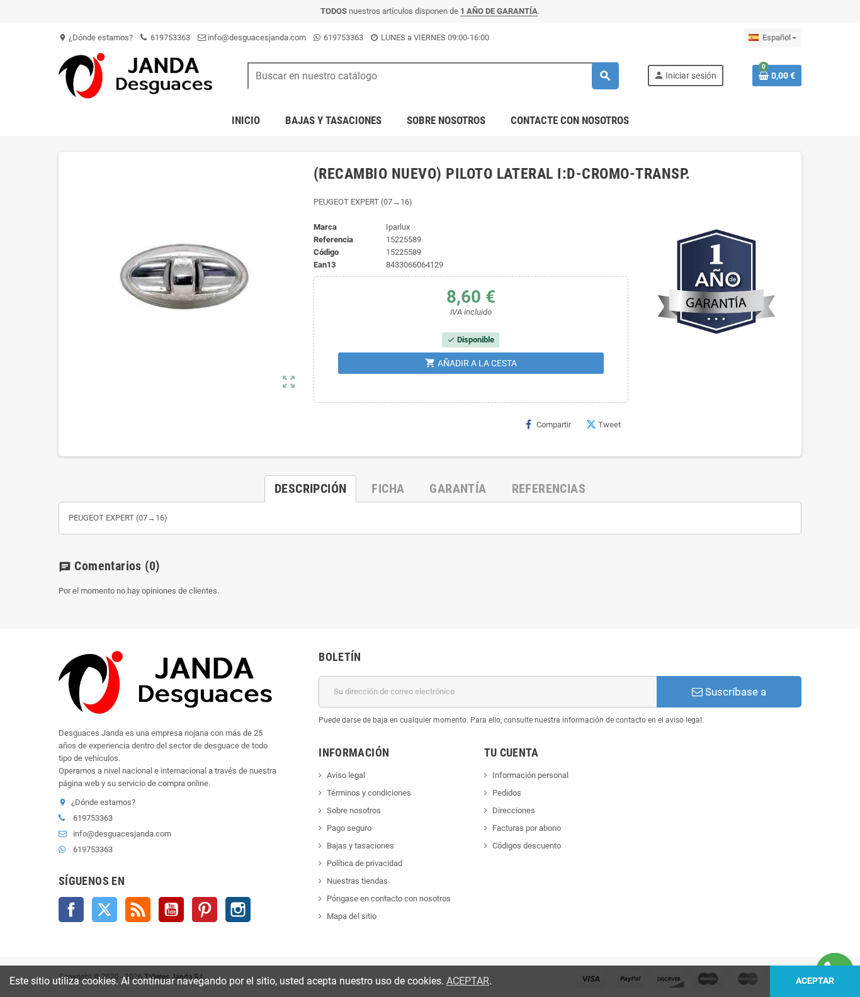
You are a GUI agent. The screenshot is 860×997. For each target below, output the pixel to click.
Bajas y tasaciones (360, 845)
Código (326, 252)
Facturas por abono (526, 828)
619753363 (169, 37)
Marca (325, 227)
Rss (137, 909)
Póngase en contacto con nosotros (389, 898)
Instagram (238, 909)
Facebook (71, 909)
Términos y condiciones (369, 792)
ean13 (325, 264)
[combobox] (432, 75)
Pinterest (204, 909)
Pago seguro (349, 828)
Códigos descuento (526, 845)
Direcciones (513, 810)
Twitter (104, 909)
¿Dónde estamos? (96, 37)
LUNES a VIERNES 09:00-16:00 (434, 37)
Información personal (530, 775)
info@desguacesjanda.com (256, 37)
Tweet (609, 424)
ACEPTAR (467, 981)
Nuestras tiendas (357, 881)
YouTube (171, 909)
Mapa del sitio (351, 916)
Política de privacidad (364, 863)
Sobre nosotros (354, 810)
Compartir (553, 424)
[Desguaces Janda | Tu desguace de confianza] (138, 75)
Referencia (333, 239)
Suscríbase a (734, 691)
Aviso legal (346, 775)
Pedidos (506, 792)
